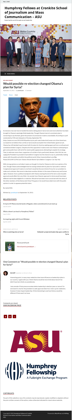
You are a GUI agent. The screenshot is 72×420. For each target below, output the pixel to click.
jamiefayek (20, 90)
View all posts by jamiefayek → (26, 246)
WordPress (58, 413)
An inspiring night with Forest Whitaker (16, 219)
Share (11, 95)
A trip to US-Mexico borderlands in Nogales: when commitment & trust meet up (30, 204)
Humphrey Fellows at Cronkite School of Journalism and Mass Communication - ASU (17, 415)
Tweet (5, 95)
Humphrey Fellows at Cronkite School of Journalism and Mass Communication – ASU (36, 12)
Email (16, 95)
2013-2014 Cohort (8, 80)
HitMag (66, 413)
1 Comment (28, 90)
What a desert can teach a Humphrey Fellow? (18, 211)
